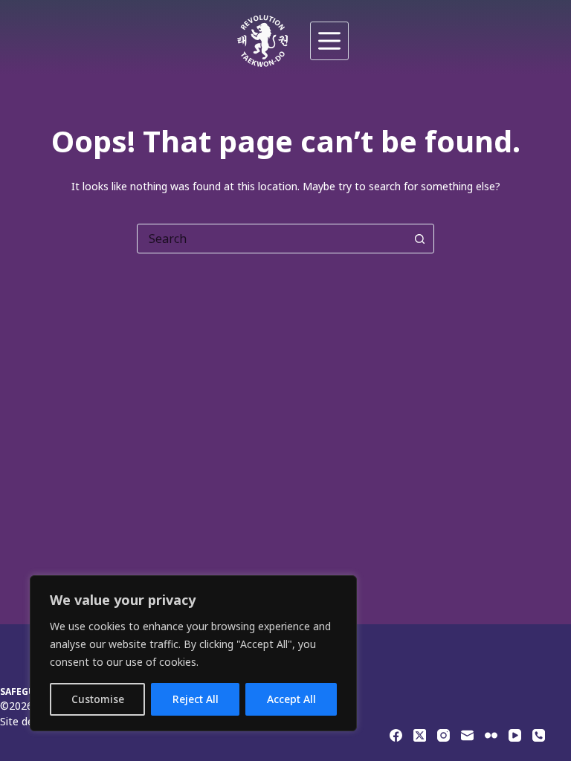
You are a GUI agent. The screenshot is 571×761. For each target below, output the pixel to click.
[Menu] (329, 41)
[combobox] (271, 238)
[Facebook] (396, 735)
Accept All (291, 699)
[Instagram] (443, 735)
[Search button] (419, 238)
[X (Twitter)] (419, 735)
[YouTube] (515, 735)
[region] (193, 653)
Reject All (195, 699)
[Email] (467, 735)
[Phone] (538, 735)
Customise (97, 699)
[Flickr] (491, 735)
